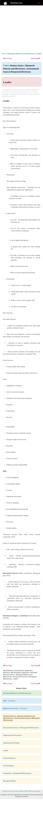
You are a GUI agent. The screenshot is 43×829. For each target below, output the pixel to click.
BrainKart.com (16, 3)
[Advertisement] (21, 30)
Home (4, 53)
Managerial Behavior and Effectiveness (21, 53)
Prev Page (8, 58)
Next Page (34, 58)
